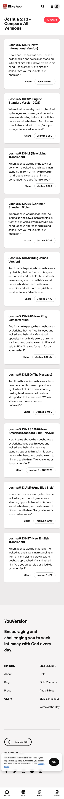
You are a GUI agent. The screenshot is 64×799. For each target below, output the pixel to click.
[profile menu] (54, 6)
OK (54, 761)
